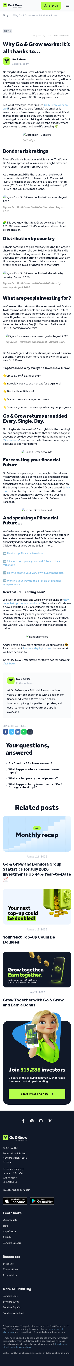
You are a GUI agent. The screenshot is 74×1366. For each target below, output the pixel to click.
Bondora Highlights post (38, 648)
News (7, 30)
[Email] (30, 732)
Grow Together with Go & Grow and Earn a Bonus (33, 1002)
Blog (5, 15)
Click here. (9, 663)
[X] (11, 732)
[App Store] (15, 1201)
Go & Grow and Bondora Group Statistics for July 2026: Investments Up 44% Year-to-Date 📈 (37, 871)
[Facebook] (5, 732)
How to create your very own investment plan (35, 572)
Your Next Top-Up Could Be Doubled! (29, 939)
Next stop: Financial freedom (25, 553)
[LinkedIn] (17, 732)
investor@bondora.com (16, 1189)
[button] (37, 764)
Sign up (53, 5)
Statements (11, 440)
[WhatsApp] (24, 732)
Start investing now (34, 1094)
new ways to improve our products (36, 601)
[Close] (67, 6)
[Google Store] (42, 1201)
